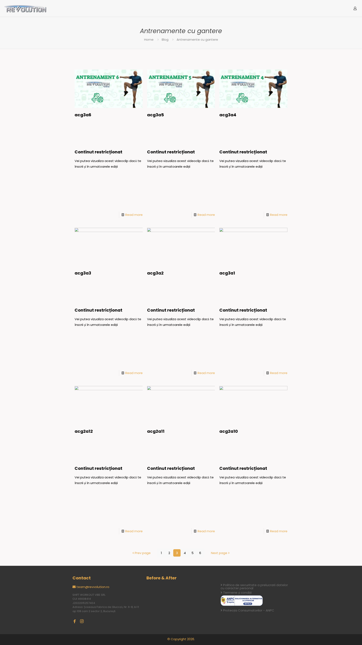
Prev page (143, 553)
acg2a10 (228, 431)
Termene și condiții (237, 592)
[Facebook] (74, 621)
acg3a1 (227, 273)
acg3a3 (83, 273)
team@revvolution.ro (92, 587)
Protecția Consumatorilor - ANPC (248, 610)
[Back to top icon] (341, 636)
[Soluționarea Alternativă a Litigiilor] (242, 604)
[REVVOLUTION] (25, 8)
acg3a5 (155, 115)
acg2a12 (84, 431)
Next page (219, 553)
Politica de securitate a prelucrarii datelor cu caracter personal (254, 586)
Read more (134, 214)
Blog (165, 39)
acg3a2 (155, 273)
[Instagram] (82, 621)
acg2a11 (155, 431)
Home (149, 39)
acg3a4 (227, 115)
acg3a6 (83, 115)
